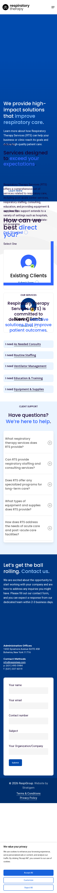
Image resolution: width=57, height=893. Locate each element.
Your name (15, 685)
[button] (53, 7)
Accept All (28, 873)
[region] (28, 868)
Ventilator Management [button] (30, 366)
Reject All (28, 888)
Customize (28, 880)
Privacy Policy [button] (28, 798)
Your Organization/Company (26, 746)
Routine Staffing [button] (25, 355)
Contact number (18, 715)
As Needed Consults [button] (27, 344)
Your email (15, 700)
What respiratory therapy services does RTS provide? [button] (21, 443)
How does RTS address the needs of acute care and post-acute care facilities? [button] (22, 528)
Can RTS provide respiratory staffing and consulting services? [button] (23, 463)
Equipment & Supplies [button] (29, 389)
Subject (13, 731)
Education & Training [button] (28, 378)
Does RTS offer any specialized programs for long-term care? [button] (23, 484)
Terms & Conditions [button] (28, 793)
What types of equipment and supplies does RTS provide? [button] (23, 505)
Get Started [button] (13, 232)
